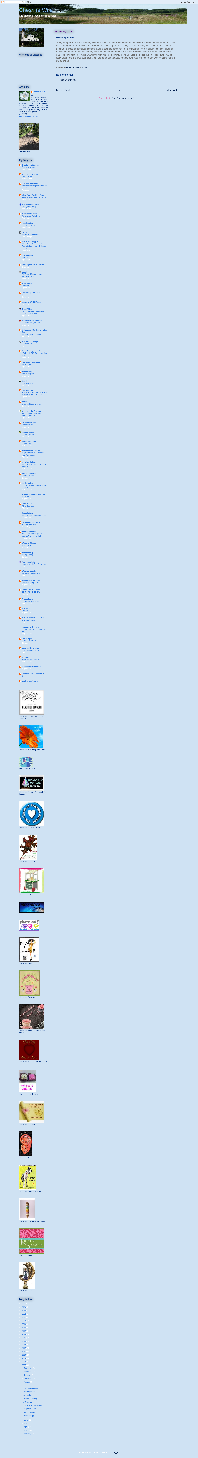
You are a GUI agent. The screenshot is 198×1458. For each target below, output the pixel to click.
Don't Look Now (28, 476)
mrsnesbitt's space (30, 214)
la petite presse (28, 432)
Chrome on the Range (31, 590)
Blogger (115, 1452)
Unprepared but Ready (30, 650)
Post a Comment (67, 80)
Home (117, 90)
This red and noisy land (32, 1405)
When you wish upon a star (32, 659)
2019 (24, 1324)
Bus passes (26, 295)
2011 (24, 1352)
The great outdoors (30, 1388)
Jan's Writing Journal (31, 351)
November (28, 1372)
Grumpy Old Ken (29, 423)
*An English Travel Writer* (33, 265)
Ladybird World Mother (31, 302)
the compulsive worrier (31, 667)
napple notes (27, 223)
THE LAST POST (28, 545)
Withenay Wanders (29, 571)
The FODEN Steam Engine (32, 334)
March (26, 1430)
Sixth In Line (27, 504)
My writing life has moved (31, 573)
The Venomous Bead (30, 204)
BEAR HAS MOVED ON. (31, 592)
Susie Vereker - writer (31, 451)
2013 (24, 1345)
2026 (24, 1304)
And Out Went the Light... (31, 601)
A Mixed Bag (27, 283)
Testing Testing (27, 555)
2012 (24, 1348)
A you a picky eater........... (31, 167)
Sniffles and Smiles (30, 681)
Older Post (171, 90)
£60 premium (28, 1402)
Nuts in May (27, 372)
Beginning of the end (31, 1409)
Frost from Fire (27, 344)
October (27, 1375)
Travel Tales (27, 309)
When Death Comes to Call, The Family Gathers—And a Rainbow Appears (34, 246)
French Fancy (27, 553)
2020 (24, 1321)
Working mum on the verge (33, 494)
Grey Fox (25, 272)
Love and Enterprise (30, 648)
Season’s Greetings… (30, 434)
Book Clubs (26, 497)
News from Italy (28, 562)
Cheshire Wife (36, 10)
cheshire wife (39, 92)
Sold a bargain (29, 1412)
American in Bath (29, 441)
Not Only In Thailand (30, 627)
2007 (24, 1365)
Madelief (25, 381)
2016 (24, 1334)
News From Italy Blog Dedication (34, 564)
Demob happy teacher (31, 293)
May (26, 1423)
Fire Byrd (26, 608)
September (28, 1378)
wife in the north (29, 474)
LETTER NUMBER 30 (30, 641)
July (26, 1385)
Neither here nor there (31, 581)
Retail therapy (28, 1416)
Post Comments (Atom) (123, 98)
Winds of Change (29, 543)
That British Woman (30, 165)
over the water (28, 255)
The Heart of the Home (30, 235)
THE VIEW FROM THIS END (33, 618)
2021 (24, 1317)
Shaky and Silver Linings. (31, 404)
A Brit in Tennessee (30, 184)
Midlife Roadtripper (30, 242)
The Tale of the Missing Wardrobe (34, 515)
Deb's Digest (27, 639)
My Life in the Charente (31, 411)
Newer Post (63, 90)
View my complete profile (29, 116)
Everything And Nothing (32, 362)
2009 (24, 1358)
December (28, 1368)
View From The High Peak (33, 195)
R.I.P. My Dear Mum (29, 525)
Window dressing (30, 1399)
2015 (24, 1338)
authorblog (26, 657)
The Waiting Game (29, 374)
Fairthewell (26, 286)
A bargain (27, 1395)
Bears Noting (27, 390)
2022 (24, 1314)
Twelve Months (27, 365)
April (26, 1427)
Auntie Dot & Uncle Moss (31, 216)
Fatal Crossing (27, 176)
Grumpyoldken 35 (28, 425)
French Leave (27, 599)
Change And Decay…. (30, 207)
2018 (24, 1328)
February (28, 1434)
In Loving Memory (28, 620)
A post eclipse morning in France (34, 197)
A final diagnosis (28, 506)
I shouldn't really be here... (31, 323)
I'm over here (26, 443)
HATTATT (25, 232)
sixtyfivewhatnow (29, 462)
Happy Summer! (28, 383)
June (26, 1420)
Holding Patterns (29, 532)
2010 (24, 1355)
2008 (24, 1362)
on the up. (25, 258)
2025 (24, 1307)
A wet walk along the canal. (32, 583)
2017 (24, 1331)
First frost (25, 611)
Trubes (25, 402)
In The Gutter (27, 483)
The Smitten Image (30, 342)
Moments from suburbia (32, 321)
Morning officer (29, 1392)
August (27, 1382)
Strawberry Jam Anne (31, 522)
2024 (24, 1311)
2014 (24, 1341)
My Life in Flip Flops (30, 174)
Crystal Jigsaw (28, 513)
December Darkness (29, 225)
